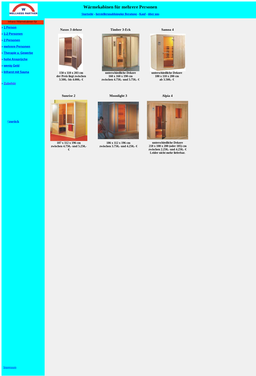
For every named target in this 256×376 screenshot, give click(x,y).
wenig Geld (11, 65)
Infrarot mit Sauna (16, 72)
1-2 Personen (13, 33)
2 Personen (12, 40)
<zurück (13, 121)
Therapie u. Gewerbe (18, 52)
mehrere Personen (17, 46)
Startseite (87, 14)
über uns (153, 14)
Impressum (9, 367)
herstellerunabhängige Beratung (116, 14)
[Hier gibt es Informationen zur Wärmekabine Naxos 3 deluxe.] (70, 70)
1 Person (10, 27)
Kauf (142, 14)
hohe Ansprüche (16, 59)
